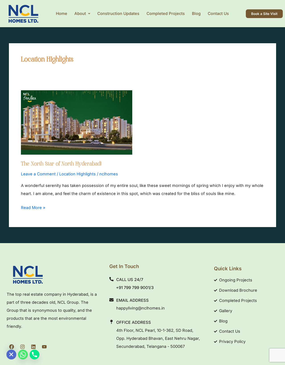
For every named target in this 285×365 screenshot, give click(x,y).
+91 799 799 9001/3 (135, 287)
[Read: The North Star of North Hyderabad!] (76, 122)
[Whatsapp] (23, 354)
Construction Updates (118, 13)
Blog (196, 13)
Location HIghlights (77, 174)
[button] (82, 13)
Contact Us (218, 13)
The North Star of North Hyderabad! (61, 164)
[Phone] (34, 354)
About (80, 13)
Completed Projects (166, 13)
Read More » (33, 207)
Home (61, 13)
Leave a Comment (38, 174)
